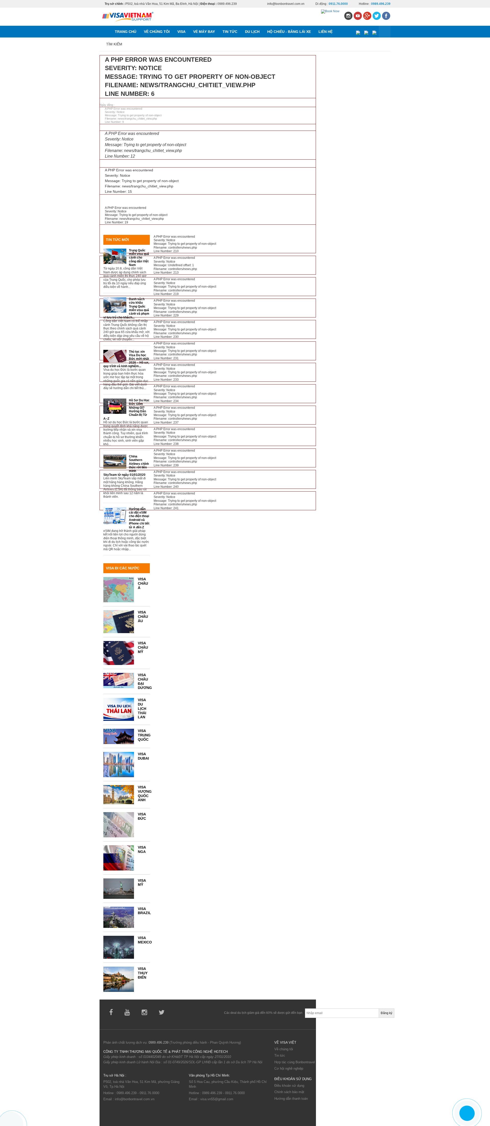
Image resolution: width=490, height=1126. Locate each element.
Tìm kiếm (114, 44)
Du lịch (252, 32)
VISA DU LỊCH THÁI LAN (142, 708)
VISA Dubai (143, 756)
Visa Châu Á (143, 583)
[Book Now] (330, 11)
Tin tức (279, 1055)
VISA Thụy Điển (143, 973)
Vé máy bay (204, 32)
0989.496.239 (158, 1042)
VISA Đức (142, 816)
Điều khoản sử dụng (289, 1085)
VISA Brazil (144, 911)
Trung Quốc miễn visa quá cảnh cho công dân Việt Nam (139, 258)
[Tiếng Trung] (374, 31)
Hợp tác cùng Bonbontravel (294, 1062)
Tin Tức (230, 32)
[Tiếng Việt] (358, 31)
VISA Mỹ (142, 882)
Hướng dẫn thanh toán (291, 1099)
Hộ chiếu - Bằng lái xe (289, 32)
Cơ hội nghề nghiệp (288, 1068)
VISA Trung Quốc (144, 735)
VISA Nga (142, 849)
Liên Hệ (325, 32)
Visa (181, 32)
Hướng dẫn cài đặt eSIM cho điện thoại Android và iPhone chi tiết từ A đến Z (139, 518)
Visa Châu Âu (143, 616)
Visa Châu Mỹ (143, 647)
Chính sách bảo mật (289, 1092)
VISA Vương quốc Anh (145, 793)
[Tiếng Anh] (366, 31)
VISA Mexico (145, 940)
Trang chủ (125, 32)
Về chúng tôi (157, 32)
